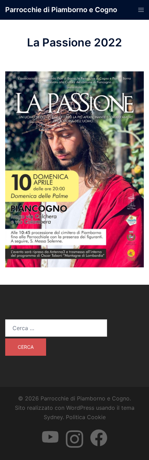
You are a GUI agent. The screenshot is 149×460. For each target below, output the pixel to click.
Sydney (53, 417)
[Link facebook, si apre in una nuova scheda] (98, 431)
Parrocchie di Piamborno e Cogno (61, 10)
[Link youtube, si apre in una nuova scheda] (50, 431)
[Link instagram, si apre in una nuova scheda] (74, 431)
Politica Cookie (86, 417)
